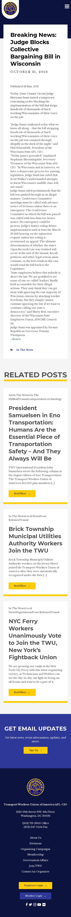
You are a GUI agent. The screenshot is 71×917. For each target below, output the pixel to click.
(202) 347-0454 (33, 827)
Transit (23, 399)
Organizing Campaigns (35, 849)
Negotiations (24, 612)
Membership (35, 854)
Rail (15, 399)
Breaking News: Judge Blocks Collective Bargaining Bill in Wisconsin (35, 49)
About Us (35, 837)
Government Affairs (35, 860)
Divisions (35, 843)
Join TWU (35, 865)
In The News (24, 349)
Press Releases (41, 612)
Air (11, 395)
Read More (20, 493)
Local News (32, 516)
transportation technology (45, 399)
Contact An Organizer (35, 871)
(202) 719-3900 (31, 823)
